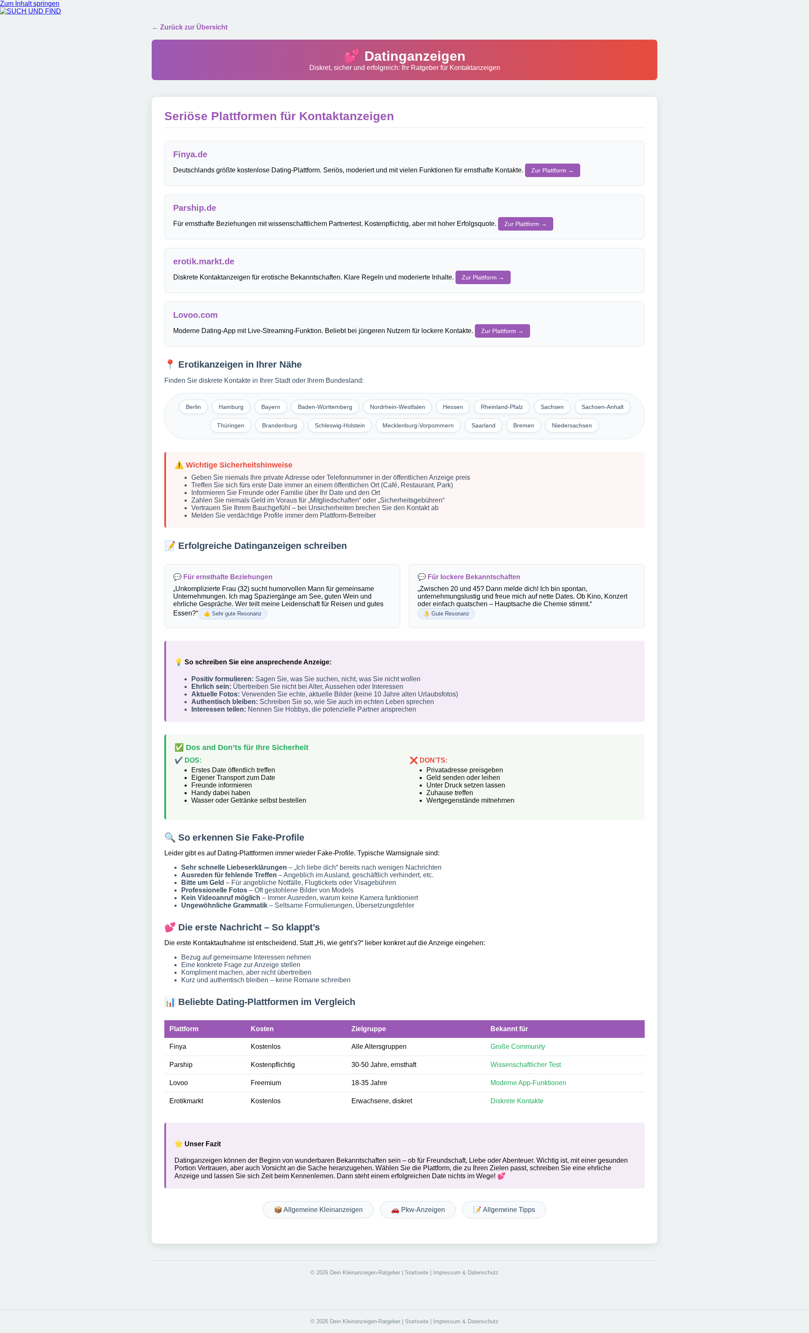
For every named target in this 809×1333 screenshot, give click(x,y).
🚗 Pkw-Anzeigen (418, 1209)
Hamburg (231, 406)
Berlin (193, 406)
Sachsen (552, 406)
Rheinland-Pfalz (502, 406)
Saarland (483, 425)
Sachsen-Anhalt (602, 406)
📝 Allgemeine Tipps (504, 1209)
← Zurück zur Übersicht (190, 27)
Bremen (523, 425)
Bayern (270, 406)
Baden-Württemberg (325, 406)
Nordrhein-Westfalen (397, 406)
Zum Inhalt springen (29, 3)
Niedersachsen (572, 425)
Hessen (453, 406)
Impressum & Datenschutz (465, 1272)
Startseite (417, 1272)
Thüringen (230, 425)
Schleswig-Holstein (340, 425)
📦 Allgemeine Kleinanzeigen (318, 1209)
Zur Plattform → (552, 170)
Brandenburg (279, 425)
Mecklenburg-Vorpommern (418, 425)
